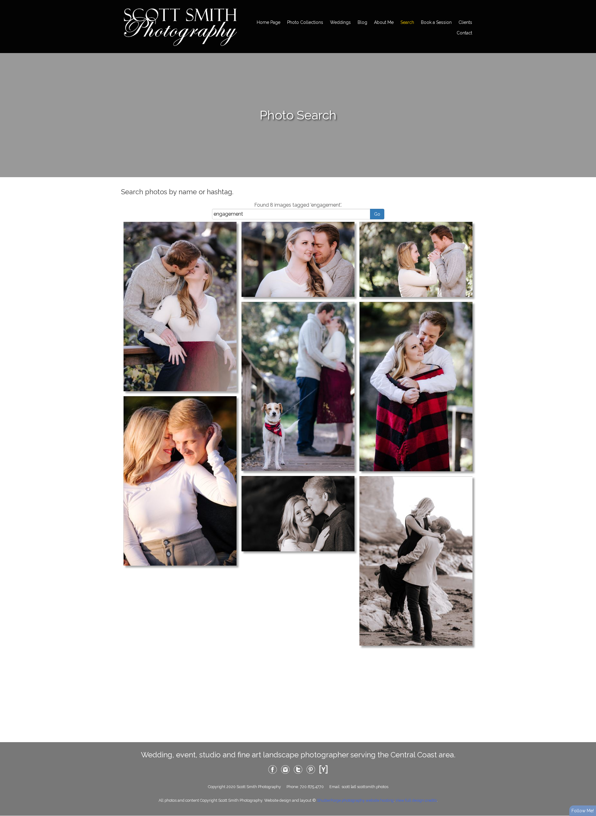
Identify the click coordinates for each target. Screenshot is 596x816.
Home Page (268, 22)
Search (407, 22)
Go (377, 214)
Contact (464, 32)
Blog (362, 22)
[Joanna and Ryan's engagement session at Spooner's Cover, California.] (180, 480)
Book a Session (436, 22)
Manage (588, 3)
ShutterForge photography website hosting (355, 800)
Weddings (340, 22)
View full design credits (416, 800)
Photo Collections (305, 22)
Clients (465, 22)
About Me (384, 22)
